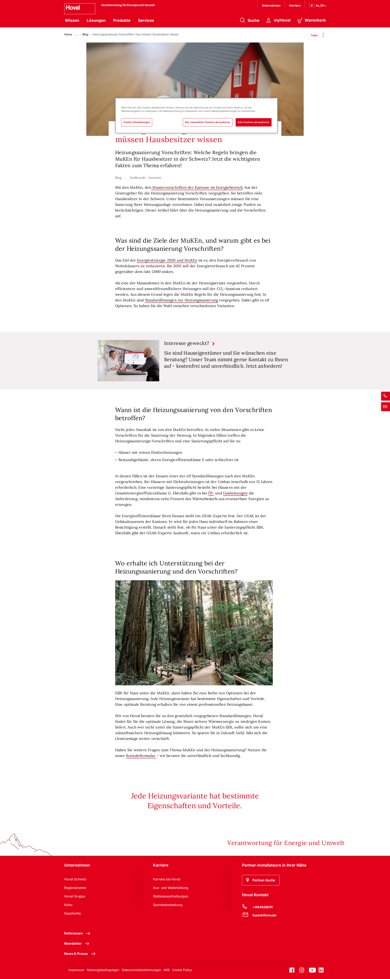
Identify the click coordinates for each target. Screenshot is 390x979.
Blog (85, 34)
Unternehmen (271, 5)
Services (146, 20)
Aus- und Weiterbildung (170, 888)
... (77, 34)
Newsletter (73, 943)
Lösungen (96, 20)
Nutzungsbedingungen (103, 970)
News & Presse (76, 954)
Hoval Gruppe (74, 896)
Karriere (294, 5)
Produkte (121, 20)
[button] (261, 880)
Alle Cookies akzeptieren (253, 122)
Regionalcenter (75, 888)
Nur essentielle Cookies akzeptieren (207, 122)
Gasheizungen (235, 493)
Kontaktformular (141, 755)
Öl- (211, 493)
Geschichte (72, 913)
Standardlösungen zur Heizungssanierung (181, 300)
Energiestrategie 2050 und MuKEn (167, 260)
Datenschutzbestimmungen (141, 970)
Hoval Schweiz (75, 879)
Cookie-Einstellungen (137, 122)
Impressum (76, 970)
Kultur (68, 905)
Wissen (72, 20)
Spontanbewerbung (167, 905)
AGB (167, 970)
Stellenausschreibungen (170, 896)
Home (68, 34)
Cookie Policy (182, 970)
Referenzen (73, 933)
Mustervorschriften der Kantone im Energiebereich (197, 187)
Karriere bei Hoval (166, 879)
